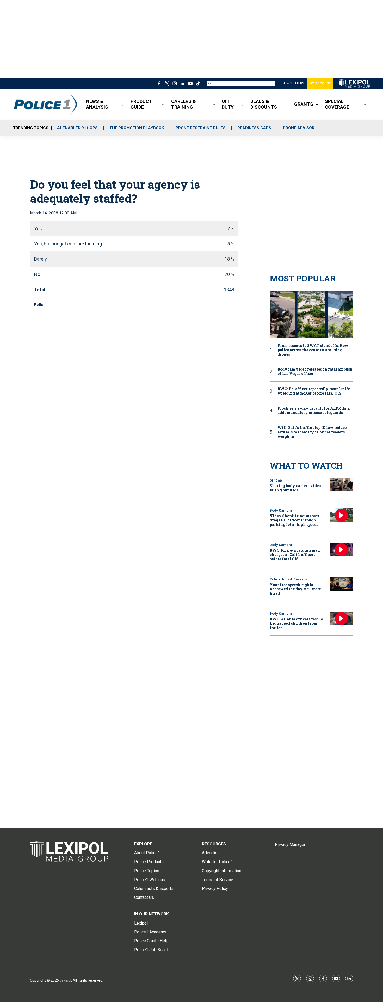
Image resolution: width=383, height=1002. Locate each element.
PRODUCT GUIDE (141, 104)
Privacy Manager (290, 844)
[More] (122, 104)
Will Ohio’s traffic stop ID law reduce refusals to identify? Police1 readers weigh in (312, 432)
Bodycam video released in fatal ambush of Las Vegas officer (315, 371)
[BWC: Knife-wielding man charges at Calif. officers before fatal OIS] (341, 549)
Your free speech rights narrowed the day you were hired (295, 589)
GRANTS (303, 104)
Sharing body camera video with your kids (295, 488)
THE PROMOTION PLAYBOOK (136, 128)
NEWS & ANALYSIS (97, 104)
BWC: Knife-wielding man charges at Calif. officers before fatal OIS (295, 555)
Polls (38, 305)
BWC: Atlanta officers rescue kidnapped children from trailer (296, 623)
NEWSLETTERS (293, 83)
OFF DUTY (228, 104)
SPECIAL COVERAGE (337, 104)
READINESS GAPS (254, 128)
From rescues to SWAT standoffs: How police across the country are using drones (312, 349)
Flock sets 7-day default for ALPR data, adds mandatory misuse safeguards (314, 410)
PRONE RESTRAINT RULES (201, 128)
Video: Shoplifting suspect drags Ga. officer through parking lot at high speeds (294, 520)
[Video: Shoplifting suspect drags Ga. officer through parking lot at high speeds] (341, 515)
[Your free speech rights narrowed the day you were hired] (341, 584)
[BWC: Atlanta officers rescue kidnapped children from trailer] (341, 618)
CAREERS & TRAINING (183, 104)
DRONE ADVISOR (298, 128)
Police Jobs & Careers (288, 579)
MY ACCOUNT (320, 83)
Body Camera (281, 510)
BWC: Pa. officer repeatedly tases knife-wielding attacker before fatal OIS (314, 391)
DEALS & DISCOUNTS (263, 104)
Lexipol (65, 980)
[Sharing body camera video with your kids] (341, 485)
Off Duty (276, 480)
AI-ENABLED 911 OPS (77, 128)
